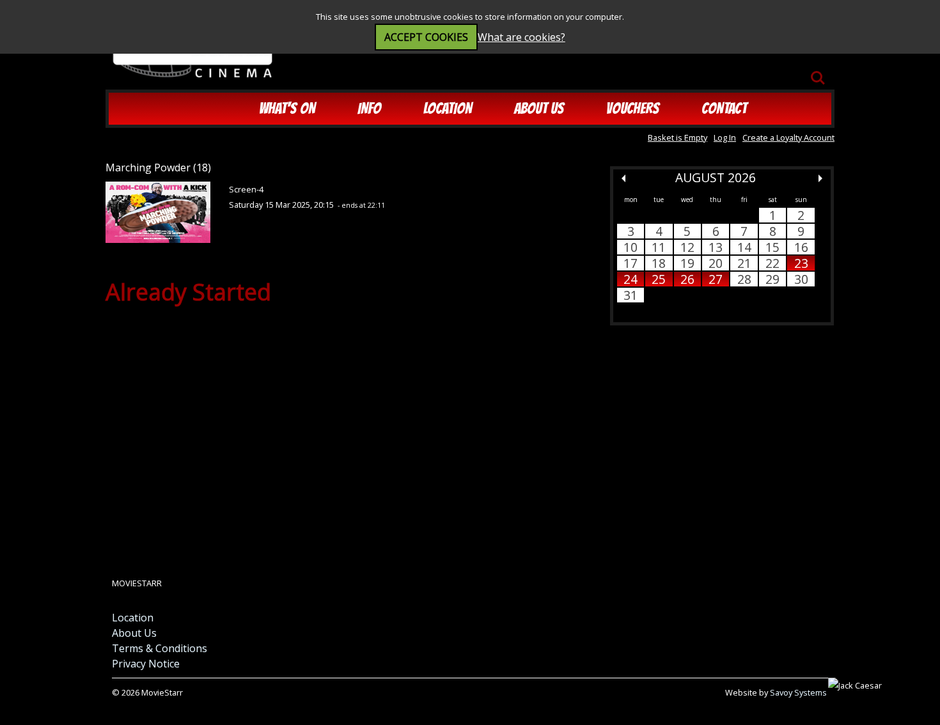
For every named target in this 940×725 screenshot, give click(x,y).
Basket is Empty (677, 137)
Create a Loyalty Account (788, 137)
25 (659, 279)
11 (659, 247)
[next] (820, 178)
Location (447, 108)
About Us (539, 108)
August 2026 (715, 177)
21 (744, 263)
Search (818, 72)
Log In (725, 137)
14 (744, 247)
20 (716, 263)
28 (744, 279)
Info (369, 108)
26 (687, 279)
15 (772, 247)
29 (772, 279)
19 (687, 263)
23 (801, 263)
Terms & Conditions (159, 648)
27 (716, 279)
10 (630, 247)
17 (630, 263)
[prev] (623, 178)
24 (630, 279)
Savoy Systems (798, 692)
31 (630, 295)
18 (659, 263)
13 (716, 247)
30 (801, 279)
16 (801, 247)
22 (772, 263)
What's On (287, 108)
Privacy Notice (146, 664)
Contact (724, 108)
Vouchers (632, 108)
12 (687, 247)
